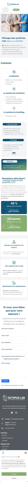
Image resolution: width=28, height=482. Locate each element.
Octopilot (4, 449)
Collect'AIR (4, 440)
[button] (25, 453)
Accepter (14, 474)
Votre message (5, 363)
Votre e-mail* (5, 335)
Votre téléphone (6, 342)
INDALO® (4, 435)
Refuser (14, 478)
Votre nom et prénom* (7, 328)
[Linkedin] (12, 413)
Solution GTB (5, 446)
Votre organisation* (7, 349)
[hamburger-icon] (5, 10)
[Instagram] (16, 413)
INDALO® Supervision (7, 438)
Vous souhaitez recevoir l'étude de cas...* (13, 356)
